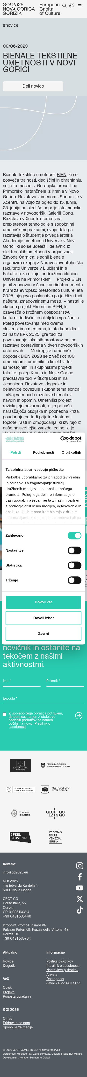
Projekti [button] (8, 992)
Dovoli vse (43, 602)
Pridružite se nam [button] (16, 1023)
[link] (79, 865)
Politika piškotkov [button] (59, 961)
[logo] (31, 9)
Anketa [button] (52, 974)
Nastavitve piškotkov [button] (62, 970)
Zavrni (43, 633)
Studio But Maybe (71, 1053)
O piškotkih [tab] (71, 452)
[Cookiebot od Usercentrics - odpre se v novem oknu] (61, 439)
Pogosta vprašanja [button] (17, 996)
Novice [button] (8, 961)
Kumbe (24, 1057)
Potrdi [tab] (15, 452)
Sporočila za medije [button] (18, 1027)
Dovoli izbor (43, 618)
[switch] (74, 550)
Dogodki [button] (9, 966)
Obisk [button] (7, 987)
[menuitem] (64, 5)
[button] (64, 5)
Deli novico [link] (33, 86)
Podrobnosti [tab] (43, 452)
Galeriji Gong (60, 213)
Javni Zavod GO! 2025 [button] (63, 983)
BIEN (61, 175)
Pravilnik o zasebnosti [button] (63, 966)
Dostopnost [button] (55, 979)
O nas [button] (7, 1018)
